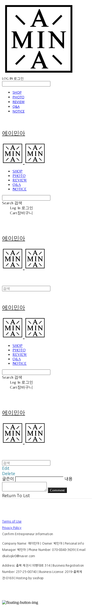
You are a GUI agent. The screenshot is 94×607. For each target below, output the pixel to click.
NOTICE (19, 111)
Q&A (16, 106)
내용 (68, 479)
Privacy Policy (11, 527)
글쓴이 (8, 479)
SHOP (17, 92)
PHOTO (18, 97)
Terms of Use (11, 521)
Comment (57, 490)
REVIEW (19, 101)
